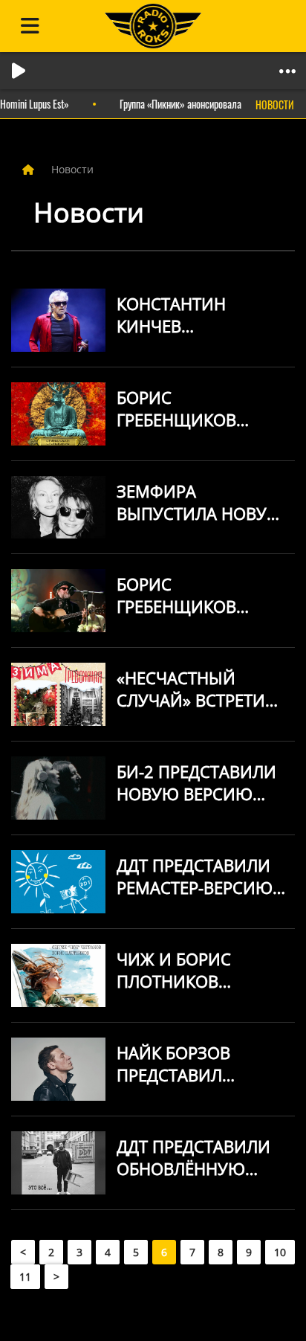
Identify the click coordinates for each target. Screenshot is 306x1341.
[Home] (29, 169)
